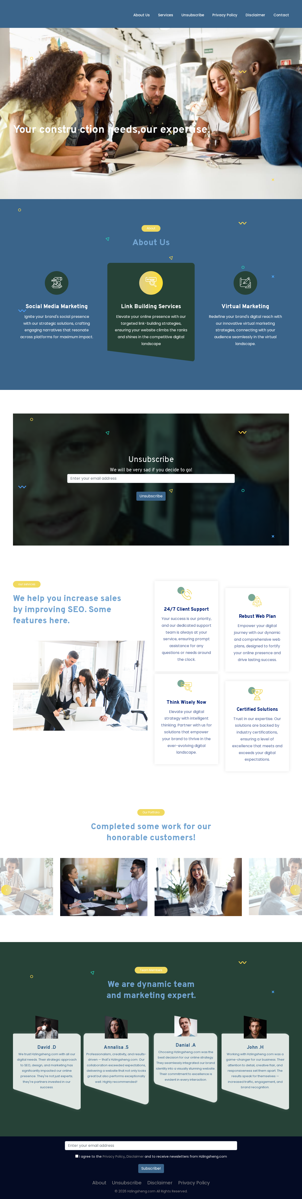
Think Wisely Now (186, 703)
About (99, 1182)
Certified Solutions (257, 710)
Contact (281, 15)
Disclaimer (255, 15)
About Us (141, 15)
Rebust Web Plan (257, 617)
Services (165, 15)
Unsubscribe (192, 15)
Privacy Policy (224, 15)
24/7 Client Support (186, 609)
